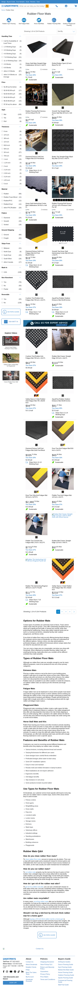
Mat (5, 114)
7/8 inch (6, 156)
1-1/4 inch (7, 163)
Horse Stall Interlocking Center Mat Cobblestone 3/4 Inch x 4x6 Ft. (36, 205)
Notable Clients (31, 967)
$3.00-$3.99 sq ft (9, 94)
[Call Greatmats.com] (57, 6)
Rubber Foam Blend (10, 197)
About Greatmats (31, 964)
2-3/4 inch (7, 173)
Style (3, 110)
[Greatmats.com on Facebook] (3, 971)
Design (4, 1)
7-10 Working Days (10, 57)
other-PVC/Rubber (10, 207)
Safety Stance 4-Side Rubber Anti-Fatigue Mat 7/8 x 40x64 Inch (62, 587)
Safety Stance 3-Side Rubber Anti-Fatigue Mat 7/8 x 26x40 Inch (35, 400)
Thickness (5, 127)
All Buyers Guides (64, 962)
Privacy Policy (45, 974)
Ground (6, 234)
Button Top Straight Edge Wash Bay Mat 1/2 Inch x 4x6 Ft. (62, 157)
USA (5, 272)
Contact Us (29, 962)
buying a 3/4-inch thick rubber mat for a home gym (46, 919)
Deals (27, 1)
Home (3, 10)
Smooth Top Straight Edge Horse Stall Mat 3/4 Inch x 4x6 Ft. (62, 112)
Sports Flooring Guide (65, 978)
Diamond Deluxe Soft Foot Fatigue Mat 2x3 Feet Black (35, 157)
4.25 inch (7, 180)
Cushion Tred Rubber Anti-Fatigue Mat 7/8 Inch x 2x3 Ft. (35, 299)
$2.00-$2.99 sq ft (9, 90)
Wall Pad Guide (63, 985)
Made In (4, 267)
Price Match (44, 977)
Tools (38, 1)
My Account (30, 977)
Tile (5, 118)
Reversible (5, 294)
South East (7, 255)
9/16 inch (7, 145)
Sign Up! (13, 982)
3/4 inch (6, 152)
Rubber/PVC (8, 200)
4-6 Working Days (10, 53)
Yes (5, 282)
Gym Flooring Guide (65, 967)
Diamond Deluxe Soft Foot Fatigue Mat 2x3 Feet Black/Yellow (34, 253)
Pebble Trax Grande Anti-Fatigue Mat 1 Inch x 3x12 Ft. (35, 541)
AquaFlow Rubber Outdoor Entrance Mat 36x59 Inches (61, 400)
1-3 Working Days (10, 47)
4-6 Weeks (7, 64)
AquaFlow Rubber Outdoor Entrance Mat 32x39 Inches (61, 299)
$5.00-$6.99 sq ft (9, 101)
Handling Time (7, 36)
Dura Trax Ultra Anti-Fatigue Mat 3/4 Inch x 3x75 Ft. (36, 496)
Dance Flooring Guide (65, 964)
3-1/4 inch (7, 176)
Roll (5, 121)
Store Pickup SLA (46, 964)
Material (4, 189)
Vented (6, 224)
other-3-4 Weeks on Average (10, 76)
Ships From (6, 243)
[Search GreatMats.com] (47, 6)
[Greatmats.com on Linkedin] (22, 971)
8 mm (5, 131)
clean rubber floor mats (33, 859)
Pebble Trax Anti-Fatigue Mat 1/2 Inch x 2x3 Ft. (62, 496)
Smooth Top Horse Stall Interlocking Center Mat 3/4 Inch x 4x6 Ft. (62, 253)
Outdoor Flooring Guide (66, 975)
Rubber (6, 194)
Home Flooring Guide (65, 972)
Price (3, 82)
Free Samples (20, 1)
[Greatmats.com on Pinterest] (15, 971)
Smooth (6, 221)
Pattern (4, 213)
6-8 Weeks (7, 67)
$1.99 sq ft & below (10, 87)
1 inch (6, 159)
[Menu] (2, 6)
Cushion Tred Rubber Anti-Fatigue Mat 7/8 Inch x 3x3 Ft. (35, 357)
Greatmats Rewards (29, 980)
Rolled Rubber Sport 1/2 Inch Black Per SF (62, 64)
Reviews (32, 1)
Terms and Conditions (47, 979)
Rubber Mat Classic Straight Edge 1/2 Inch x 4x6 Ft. (61, 541)
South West (7, 258)
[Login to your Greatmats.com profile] (66, 6)
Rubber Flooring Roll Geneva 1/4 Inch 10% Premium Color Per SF (62, 205)
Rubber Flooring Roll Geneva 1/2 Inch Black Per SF (35, 112)
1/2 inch (6, 142)
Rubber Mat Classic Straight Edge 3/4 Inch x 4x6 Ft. (61, 357)
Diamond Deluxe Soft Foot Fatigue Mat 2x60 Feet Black (35, 449)
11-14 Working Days (10, 60)
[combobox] (33, 6)
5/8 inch (6, 149)
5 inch (6, 183)
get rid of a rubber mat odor (34, 887)
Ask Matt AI (13, 321)
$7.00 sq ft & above (10, 104)
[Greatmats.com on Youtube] (11, 971)
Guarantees (44, 971)
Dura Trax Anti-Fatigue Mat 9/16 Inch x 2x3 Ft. (62, 449)
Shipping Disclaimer (47, 962)
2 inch (6, 166)
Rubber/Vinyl (8, 204)
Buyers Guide (11, 1)
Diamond (7, 217)
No (5, 285)
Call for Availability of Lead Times (11, 42)
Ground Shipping (8, 230)
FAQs (28, 970)
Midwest (6, 248)
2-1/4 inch (7, 170)
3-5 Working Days (10, 50)
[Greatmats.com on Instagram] (7, 971)
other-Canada (8, 262)
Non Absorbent (7, 277)
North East (7, 251)
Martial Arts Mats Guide (66, 970)
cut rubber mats (30, 872)
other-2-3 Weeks (9, 71)
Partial (6, 289)
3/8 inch (6, 138)
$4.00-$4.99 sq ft (9, 97)
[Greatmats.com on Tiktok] (19, 971)
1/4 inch (6, 135)
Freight (6, 238)
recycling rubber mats (41, 901)
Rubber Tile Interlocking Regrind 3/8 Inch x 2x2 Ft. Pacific (36, 587)
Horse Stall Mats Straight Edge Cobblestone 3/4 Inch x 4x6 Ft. (36, 64)
